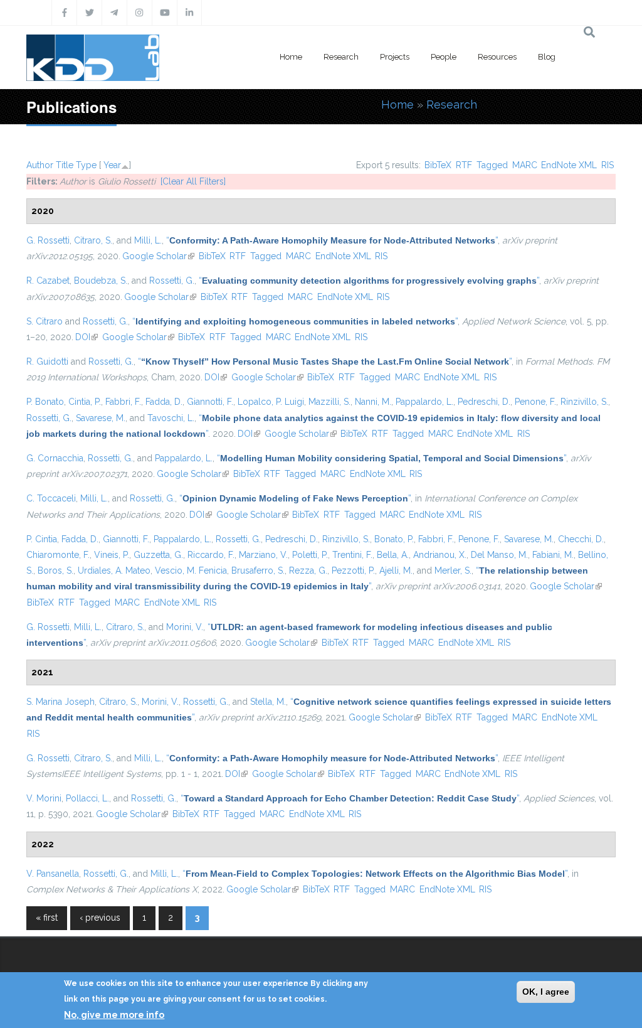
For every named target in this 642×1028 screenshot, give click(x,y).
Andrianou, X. (439, 555)
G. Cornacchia (54, 458)
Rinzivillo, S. (584, 402)
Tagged (492, 165)
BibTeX (437, 165)
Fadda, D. (163, 402)
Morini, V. (184, 627)
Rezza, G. (308, 570)
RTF (464, 165)
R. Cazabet (48, 281)
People (443, 57)
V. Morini (43, 798)
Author (39, 165)
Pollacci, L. (87, 798)
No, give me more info (114, 1015)
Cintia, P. (84, 402)
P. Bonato (45, 402)
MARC (524, 165)
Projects (394, 57)
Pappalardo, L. (424, 402)
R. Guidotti (47, 361)
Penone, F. (535, 402)
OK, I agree (545, 992)
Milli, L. (148, 240)
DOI (86, 337)
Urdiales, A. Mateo (114, 570)
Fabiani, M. (553, 555)
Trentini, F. (352, 555)
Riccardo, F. (210, 555)
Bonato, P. (394, 539)
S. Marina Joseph (60, 702)
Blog (546, 57)
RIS (607, 165)
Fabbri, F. (123, 402)
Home (291, 57)
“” (332, 240)
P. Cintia (41, 539)
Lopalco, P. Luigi (271, 402)
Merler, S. (452, 570)
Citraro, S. (93, 240)
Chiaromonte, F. (58, 555)
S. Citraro (44, 321)
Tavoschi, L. (170, 418)
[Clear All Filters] (193, 181)
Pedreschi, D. (484, 402)
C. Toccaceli (51, 498)
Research (341, 57)
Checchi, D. (581, 539)
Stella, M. (268, 702)
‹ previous (100, 918)
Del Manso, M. (499, 555)
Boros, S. (55, 570)
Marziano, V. (263, 555)
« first (47, 918)
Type (86, 165)
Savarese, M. (100, 418)
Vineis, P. (111, 555)
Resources (497, 57)
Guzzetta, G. (158, 555)
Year (112, 165)
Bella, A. (393, 555)
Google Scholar (158, 256)
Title (64, 165)
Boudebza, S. (100, 281)
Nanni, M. (373, 402)
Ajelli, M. (396, 570)
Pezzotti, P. (353, 570)
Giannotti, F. (210, 402)
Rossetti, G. (171, 281)
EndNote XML (569, 165)
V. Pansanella (52, 874)
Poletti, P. (310, 555)
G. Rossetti (48, 240)
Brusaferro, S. (258, 570)
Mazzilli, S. (329, 402)
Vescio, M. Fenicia (191, 570)
